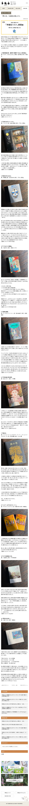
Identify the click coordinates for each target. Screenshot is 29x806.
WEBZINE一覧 (7, 796)
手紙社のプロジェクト (21, 792)
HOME (3, 8)
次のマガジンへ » (24, 685)
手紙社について (8, 792)
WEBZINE (25, 8)
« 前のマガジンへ (5, 685)
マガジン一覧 (14, 685)
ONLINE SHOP (11, 8)
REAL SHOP (18, 8)
